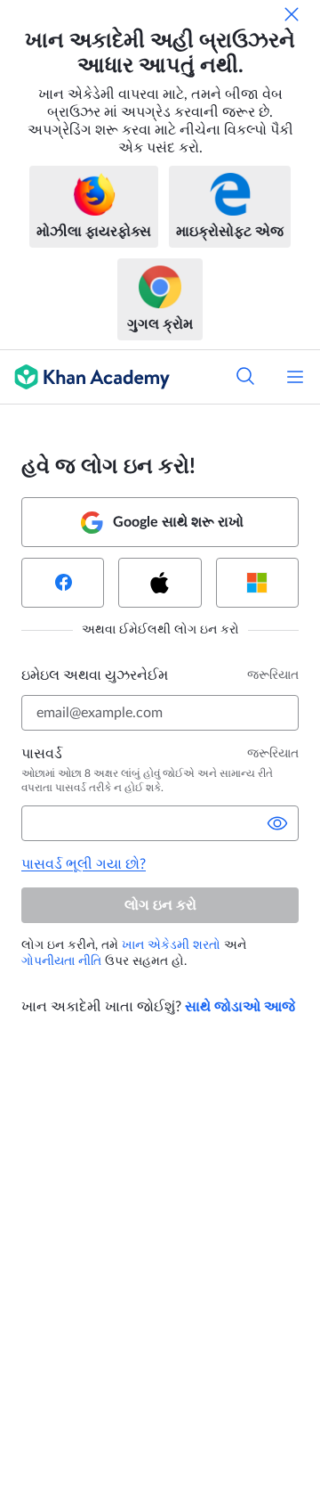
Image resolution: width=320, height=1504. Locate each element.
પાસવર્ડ (41, 754)
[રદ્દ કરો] (291, 14)
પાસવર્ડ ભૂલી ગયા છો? (83, 864)
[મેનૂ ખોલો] (295, 377)
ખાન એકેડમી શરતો (171, 945)
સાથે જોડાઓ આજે (240, 1007)
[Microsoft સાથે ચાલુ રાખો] (257, 583)
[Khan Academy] (85, 377)
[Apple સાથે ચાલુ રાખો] (159, 583)
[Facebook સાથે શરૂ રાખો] (62, 583)
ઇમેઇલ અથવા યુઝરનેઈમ (94, 675)
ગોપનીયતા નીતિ (61, 961)
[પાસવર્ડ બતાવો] (277, 823)
